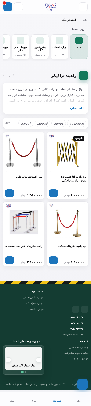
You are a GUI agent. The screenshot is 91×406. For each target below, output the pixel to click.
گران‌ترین (26, 123)
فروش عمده (81, 358)
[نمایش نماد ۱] (22, 372)
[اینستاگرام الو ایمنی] (84, 309)
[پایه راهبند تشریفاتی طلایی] (67, 234)
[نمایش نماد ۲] (25, 372)
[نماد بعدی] (8, 360)
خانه (85, 20)
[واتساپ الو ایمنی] (75, 309)
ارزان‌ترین (42, 123)
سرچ (34, 400)
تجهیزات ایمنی (36, 309)
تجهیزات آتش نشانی (33, 297)
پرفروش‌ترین (77, 123)
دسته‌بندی (56, 400)
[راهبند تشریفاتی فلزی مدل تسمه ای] (23, 234)
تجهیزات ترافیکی (35, 303)
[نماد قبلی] (38, 360)
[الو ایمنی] (51, 7)
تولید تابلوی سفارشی (76, 353)
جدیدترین (58, 123)
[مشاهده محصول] (53, 193)
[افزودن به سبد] (9, 193)
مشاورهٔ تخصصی (78, 347)
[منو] (83, 6)
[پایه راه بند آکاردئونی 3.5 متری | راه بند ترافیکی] (67, 165)
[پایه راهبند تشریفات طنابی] (23, 165)
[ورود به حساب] (18, 6)
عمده (12, 400)
